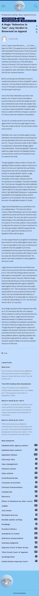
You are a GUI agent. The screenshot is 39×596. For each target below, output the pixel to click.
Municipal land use (10, 515)
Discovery (6, 496)
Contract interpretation (12, 487)
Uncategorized (8, 557)
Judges (21, 18)
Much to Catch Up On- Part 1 (13, 420)
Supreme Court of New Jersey (15, 547)
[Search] (35, 6)
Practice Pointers (9, 529)
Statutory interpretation (12, 538)
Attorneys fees (8, 459)
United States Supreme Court (15, 561)
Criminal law (7, 492)
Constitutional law (10, 478)
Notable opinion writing (10, 21)
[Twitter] (36, 32)
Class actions (7, 473)
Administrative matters (12, 450)
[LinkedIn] (36, 29)
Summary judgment (10, 543)
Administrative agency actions (15, 446)
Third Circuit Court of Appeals (15, 552)
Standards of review (28, 21)
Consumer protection (11, 483)
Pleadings (6, 524)
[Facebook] (36, 26)
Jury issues (6, 510)
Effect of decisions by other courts (17, 501)
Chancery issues (9, 469)
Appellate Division (9, 18)
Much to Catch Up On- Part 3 (13, 401)
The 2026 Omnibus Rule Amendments (16, 384)
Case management (10, 464)
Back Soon (6, 367)
